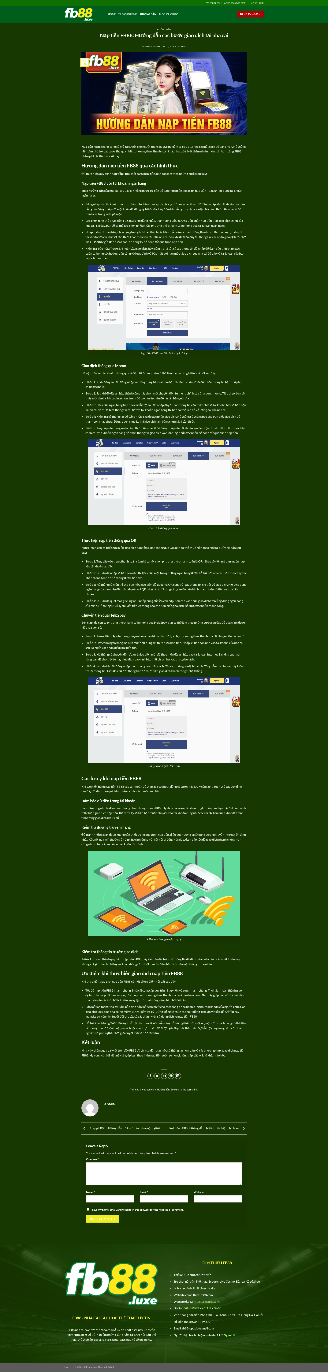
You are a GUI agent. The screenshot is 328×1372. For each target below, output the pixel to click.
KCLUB (206, 1308)
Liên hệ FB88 (256, 2)
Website (199, 1192)
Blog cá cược (168, 14)
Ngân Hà (229, 1335)
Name (90, 1192)
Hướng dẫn (148, 14)
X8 (186, 1308)
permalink (192, 1089)
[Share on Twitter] (157, 1076)
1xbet (110, 1367)
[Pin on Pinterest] (171, 1076)
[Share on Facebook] (150, 1076)
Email (144, 1192)
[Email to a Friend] (164, 1076)
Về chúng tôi (213, 2)
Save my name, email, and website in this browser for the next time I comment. (138, 1209)
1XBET (194, 1308)
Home (112, 14)
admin (182, 46)
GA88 (218, 1308)
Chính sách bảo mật (234, 2)
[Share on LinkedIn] (178, 1076)
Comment (92, 1159)
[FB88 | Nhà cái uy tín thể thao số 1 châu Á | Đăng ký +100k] (83, 14)
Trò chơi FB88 (127, 14)
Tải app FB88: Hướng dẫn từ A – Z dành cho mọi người (124, 1128)
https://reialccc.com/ (207, 1301)
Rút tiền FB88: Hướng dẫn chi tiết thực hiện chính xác (204, 1128)
